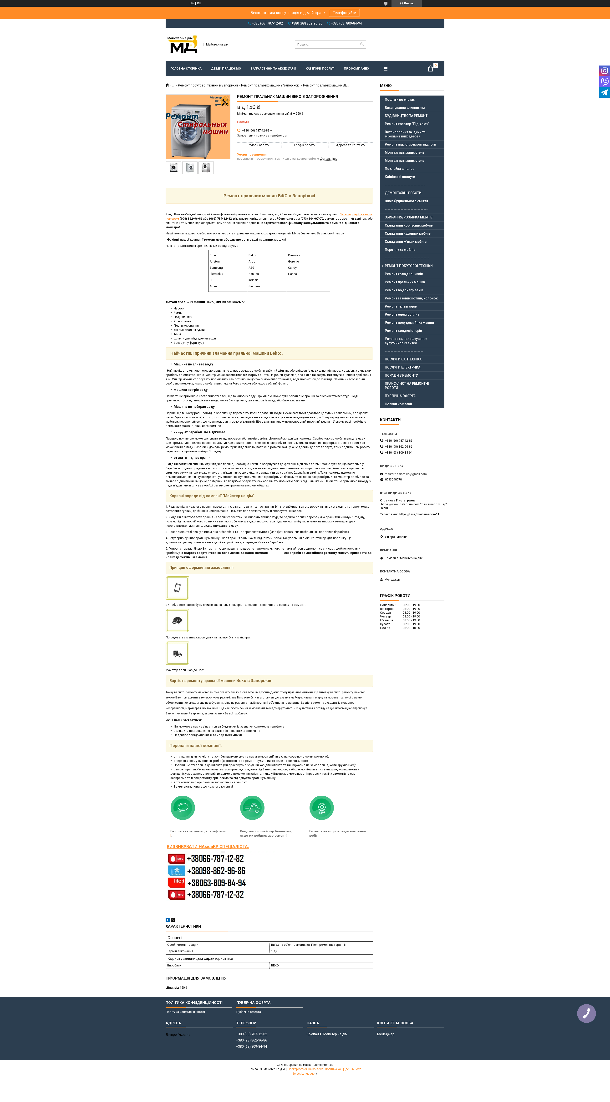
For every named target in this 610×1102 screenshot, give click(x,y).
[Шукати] (362, 44)
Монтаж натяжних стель (405, 152)
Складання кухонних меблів (408, 233)
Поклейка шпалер (399, 169)
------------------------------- (407, 258)
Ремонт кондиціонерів (403, 331)
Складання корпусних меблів (409, 225)
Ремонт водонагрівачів (404, 290)
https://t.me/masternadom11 (419, 514)
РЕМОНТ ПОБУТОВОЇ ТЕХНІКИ (409, 266)
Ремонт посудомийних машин (409, 322)
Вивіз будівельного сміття (406, 201)
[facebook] (168, 920)
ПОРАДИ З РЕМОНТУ (401, 375)
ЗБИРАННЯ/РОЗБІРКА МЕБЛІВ (408, 217)
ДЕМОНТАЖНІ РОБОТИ (403, 193)
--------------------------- (404, 351)
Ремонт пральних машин (405, 282)
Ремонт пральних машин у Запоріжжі (270, 85)
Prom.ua (327, 1065)
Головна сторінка (186, 68)
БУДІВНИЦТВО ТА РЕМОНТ (406, 116)
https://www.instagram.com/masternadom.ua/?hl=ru (414, 506)
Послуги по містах (400, 99)
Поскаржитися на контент (305, 1069)
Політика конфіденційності (185, 1012)
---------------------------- (405, 185)
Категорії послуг (320, 68)
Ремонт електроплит (402, 314)
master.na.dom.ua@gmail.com (406, 474)
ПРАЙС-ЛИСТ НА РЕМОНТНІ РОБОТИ (407, 386)
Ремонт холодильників (404, 274)
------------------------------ (406, 209)
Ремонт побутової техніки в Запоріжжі (208, 85)
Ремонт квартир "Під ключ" (407, 124)
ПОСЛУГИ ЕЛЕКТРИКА (402, 367)
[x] (173, 920)
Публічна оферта (248, 1012)
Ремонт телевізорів (401, 306)
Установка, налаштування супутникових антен (406, 341)
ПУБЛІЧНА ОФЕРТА (400, 396)
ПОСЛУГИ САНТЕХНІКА (403, 359)
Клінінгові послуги (400, 177)
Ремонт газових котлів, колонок (411, 298)
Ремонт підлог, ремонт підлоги (410, 144)
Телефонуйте (344, 12)
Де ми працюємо (226, 68)
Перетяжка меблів (400, 250)
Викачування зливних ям (405, 108)
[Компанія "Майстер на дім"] (183, 44)
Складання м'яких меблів (406, 241)
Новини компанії (398, 404)
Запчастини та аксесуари (273, 68)
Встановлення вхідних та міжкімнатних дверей (405, 134)
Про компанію (356, 68)
